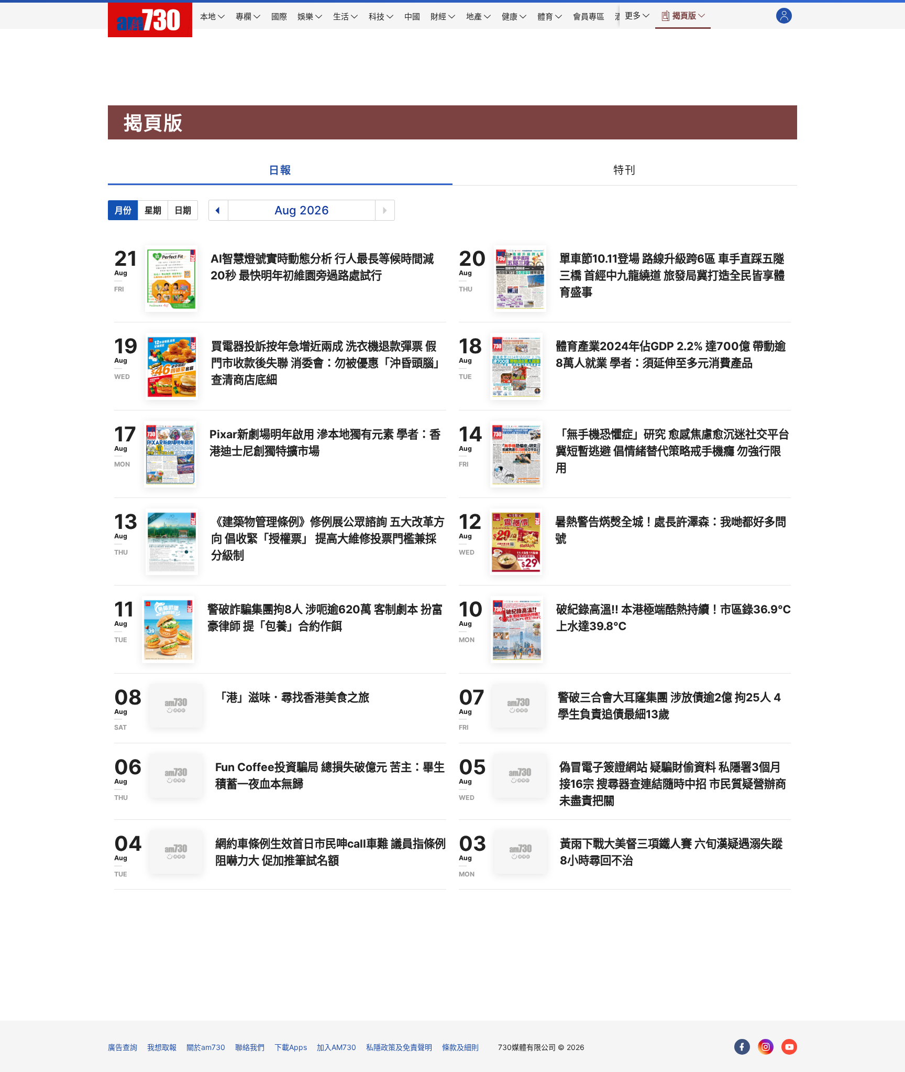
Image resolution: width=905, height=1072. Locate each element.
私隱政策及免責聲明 (399, 1047)
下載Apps (290, 1047)
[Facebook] (742, 1047)
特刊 (624, 170)
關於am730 (205, 1047)
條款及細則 (460, 1047)
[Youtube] (789, 1047)
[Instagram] (766, 1047)
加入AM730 (336, 1047)
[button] (637, 16)
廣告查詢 (122, 1047)
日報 (280, 170)
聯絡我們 (249, 1047)
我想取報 (161, 1047)
